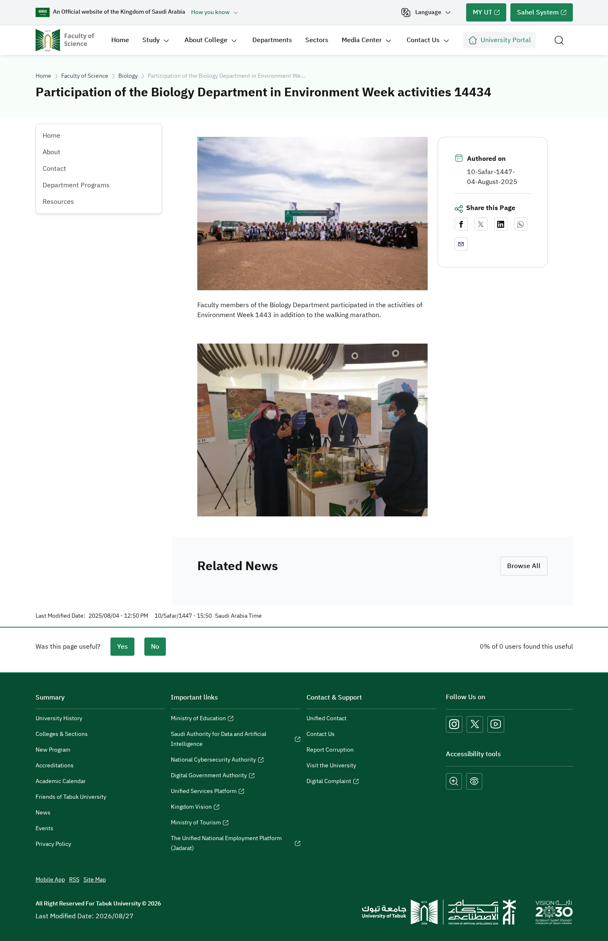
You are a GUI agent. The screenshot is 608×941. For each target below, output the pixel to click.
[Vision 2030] (554, 912)
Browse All (524, 566)
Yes (122, 647)
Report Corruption (330, 749)
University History (59, 718)
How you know (210, 12)
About (51, 152)
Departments (272, 40)
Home (120, 40)
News (43, 812)
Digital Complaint (328, 782)
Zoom (454, 781)
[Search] (559, 40)
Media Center (362, 40)
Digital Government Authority (209, 776)
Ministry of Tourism (196, 823)
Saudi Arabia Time (238, 616)
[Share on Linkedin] (500, 224)
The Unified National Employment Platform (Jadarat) (226, 844)
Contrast (474, 781)
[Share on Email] (461, 244)
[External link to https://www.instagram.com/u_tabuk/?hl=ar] (454, 724)
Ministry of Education (198, 719)
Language (428, 12)
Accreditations (55, 765)
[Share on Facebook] (461, 224)
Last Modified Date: (60, 616)
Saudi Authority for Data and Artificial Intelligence (218, 740)
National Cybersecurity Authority (213, 760)
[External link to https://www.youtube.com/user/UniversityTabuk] (495, 724)
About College (205, 40)
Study (151, 40)
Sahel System (534, 14)
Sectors (316, 40)
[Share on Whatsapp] (520, 224)
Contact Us (423, 40)
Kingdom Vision (191, 807)
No (155, 647)
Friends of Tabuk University (71, 797)
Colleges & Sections (62, 734)
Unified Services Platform (204, 792)
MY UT (479, 14)
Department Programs (76, 185)
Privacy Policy (53, 844)
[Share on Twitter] (481, 224)
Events (44, 828)
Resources (58, 202)
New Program (53, 749)
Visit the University (331, 765)
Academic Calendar (61, 781)
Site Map (95, 879)
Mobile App (50, 879)
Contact (54, 169)
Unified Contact (326, 718)
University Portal (506, 40)
